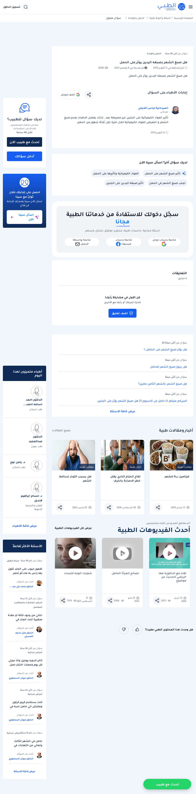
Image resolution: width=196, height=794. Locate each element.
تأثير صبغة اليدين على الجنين (124, 183)
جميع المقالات (61, 430)
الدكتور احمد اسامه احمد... (32, 401)
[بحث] (25, 7)
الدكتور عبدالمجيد (35, 438)
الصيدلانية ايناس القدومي (153, 108)
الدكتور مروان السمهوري (21, 678)
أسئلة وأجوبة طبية (160, 18)
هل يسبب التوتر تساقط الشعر (75, 478)
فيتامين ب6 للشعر (177, 476)
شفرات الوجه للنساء (78, 573)
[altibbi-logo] (171, 7)
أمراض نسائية (35, 652)
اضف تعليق (120, 313)
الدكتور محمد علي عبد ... (21, 586)
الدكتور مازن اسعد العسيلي (24, 634)
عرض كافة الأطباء (24, 526)
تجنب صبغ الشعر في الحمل (167, 183)
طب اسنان (35, 409)
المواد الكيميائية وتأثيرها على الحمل (116, 173)
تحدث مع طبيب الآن (24, 141)
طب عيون (36, 446)
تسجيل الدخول (11, 7)
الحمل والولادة (136, 18)
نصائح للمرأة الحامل (125, 573)
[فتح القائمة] (189, 7)
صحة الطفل (13, 560)
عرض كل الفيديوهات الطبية (73, 528)
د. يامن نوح (17, 462)
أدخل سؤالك (24, 156)
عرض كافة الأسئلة (122, 411)
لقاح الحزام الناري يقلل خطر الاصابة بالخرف (125, 478)
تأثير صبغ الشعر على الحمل (162, 173)
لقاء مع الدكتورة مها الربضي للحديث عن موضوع (172, 575)
